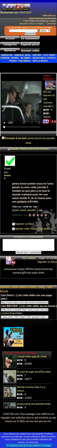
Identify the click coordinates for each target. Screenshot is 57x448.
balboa (32, 258)
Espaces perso (30, 44)
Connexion (50, 24)
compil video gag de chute (32, 356)
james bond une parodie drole (34, 404)
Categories (10, 44)
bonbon (7, 175)
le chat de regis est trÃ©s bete (34, 371)
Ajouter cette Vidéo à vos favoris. (33, 228)
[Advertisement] (28, 67)
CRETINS (36, 55)
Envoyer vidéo (30, 50)
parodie (31, 210)
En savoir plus (32, 442)
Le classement (30, 38)
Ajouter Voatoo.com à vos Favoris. (30, 148)
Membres (10, 50)
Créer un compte (36, 24)
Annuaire (23, 24)
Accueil (10, 38)
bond (23, 210)
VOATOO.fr (15, 12)
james (15, 210)
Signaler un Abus (24, 224)
